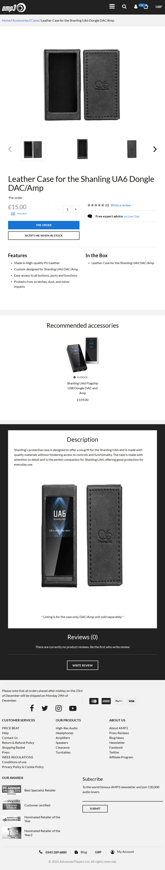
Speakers (62, 742)
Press (6, 752)
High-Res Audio (67, 728)
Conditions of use (14, 762)
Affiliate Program (121, 757)
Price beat (22, 214)
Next (155, 150)
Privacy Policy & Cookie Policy (23, 767)
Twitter (114, 752)
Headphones (64, 733)
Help (5, 733)
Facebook (116, 747)
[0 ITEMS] (146, 6)
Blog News (116, 738)
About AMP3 (118, 728)
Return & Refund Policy (18, 742)
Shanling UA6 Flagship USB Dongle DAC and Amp (82, 388)
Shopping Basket (13, 747)
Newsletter (117, 742)
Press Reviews (119, 733)
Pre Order (44, 225)
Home (6, 20)
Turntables (63, 752)
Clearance (63, 747)
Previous (10, 150)
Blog (84, 852)
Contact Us (10, 738)
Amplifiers (63, 738)
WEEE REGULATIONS (17, 757)
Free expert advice (117, 216)
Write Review (82, 665)
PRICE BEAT (10, 728)
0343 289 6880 (56, 852)
